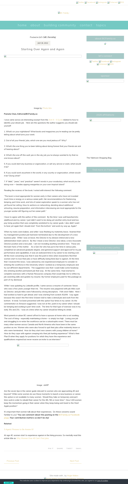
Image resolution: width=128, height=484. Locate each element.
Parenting (52, 37)
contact (86, 25)
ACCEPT (8, 483)
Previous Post (13, 461)
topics (101, 25)
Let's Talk (43, 37)
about (35, 25)
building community (60, 25)
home (22, 25)
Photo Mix (47, 108)
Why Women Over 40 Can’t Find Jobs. (32, 438)
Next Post (74, 461)
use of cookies (102, 480)
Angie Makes (72, 475)
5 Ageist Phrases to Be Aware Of (19, 429)
